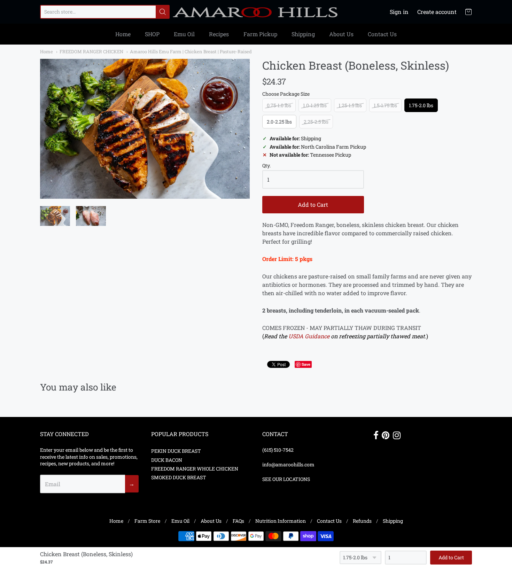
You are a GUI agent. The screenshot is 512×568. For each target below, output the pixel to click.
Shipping (303, 34)
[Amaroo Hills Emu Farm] (256, 11)
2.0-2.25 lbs (279, 121)
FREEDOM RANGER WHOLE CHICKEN (194, 468)
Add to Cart (313, 204)
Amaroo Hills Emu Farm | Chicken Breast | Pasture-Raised (191, 51)
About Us (341, 34)
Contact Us (382, 34)
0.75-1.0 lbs (279, 105)
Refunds (362, 521)
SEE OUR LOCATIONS (286, 479)
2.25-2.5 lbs (316, 121)
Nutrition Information (280, 521)
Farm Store (147, 521)
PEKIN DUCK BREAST (176, 451)
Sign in (399, 11)
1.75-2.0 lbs (421, 105)
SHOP (152, 34)
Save (306, 364)
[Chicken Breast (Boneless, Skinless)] (145, 129)
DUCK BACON (166, 460)
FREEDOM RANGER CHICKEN (91, 51)
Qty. (266, 166)
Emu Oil (184, 34)
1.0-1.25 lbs (315, 105)
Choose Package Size (286, 94)
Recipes (219, 34)
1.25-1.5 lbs (350, 105)
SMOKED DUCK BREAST (178, 477)
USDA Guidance (308, 336)
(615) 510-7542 (278, 450)
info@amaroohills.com (288, 464)
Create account (437, 11)
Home (123, 34)
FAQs (238, 521)
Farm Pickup (260, 34)
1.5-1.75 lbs (385, 105)
